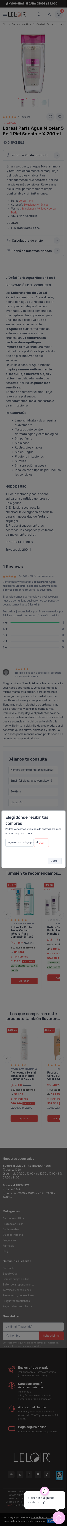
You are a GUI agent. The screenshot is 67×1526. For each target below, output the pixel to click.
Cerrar (54, 860)
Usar (41, 842)
